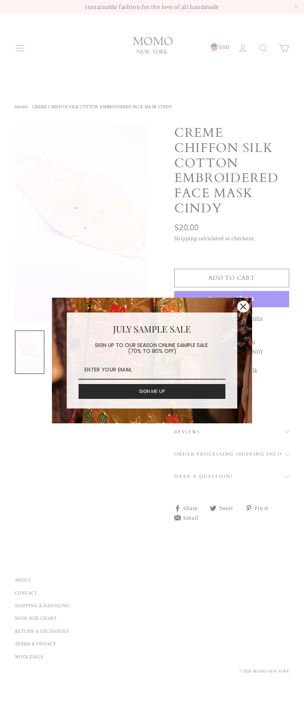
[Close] (243, 306)
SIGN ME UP (152, 391)
